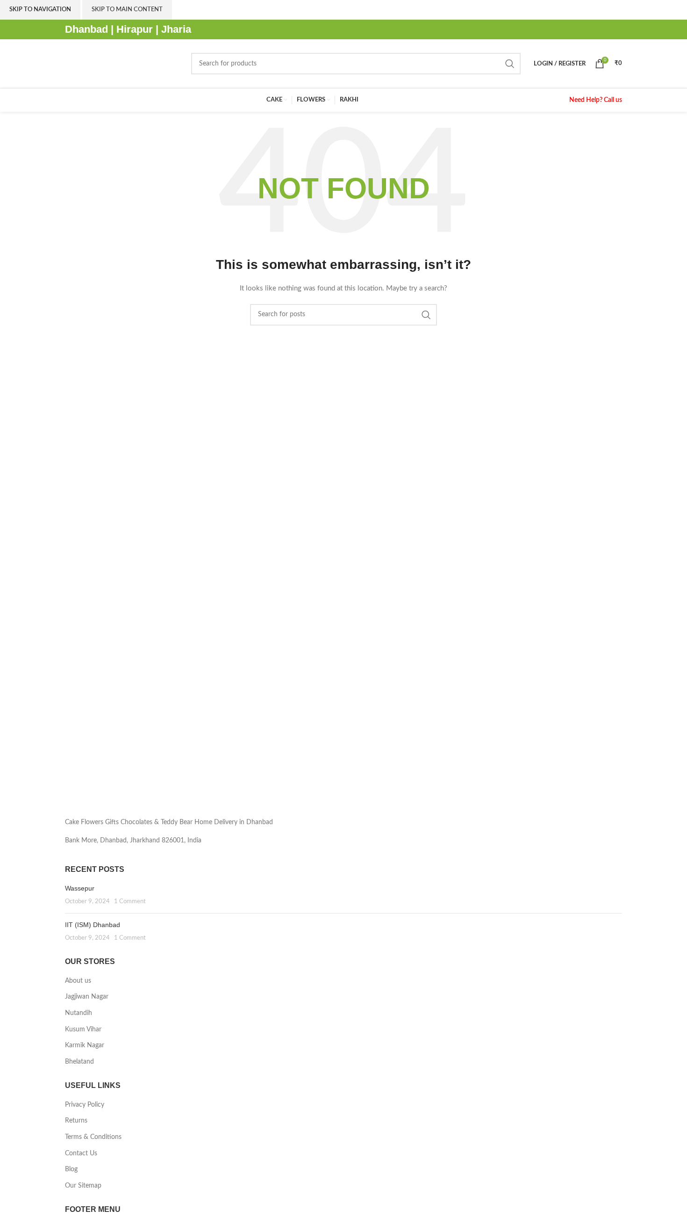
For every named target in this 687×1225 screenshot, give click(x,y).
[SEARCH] (510, 63)
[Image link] (152, 778)
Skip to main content (127, 10)
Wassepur (79, 888)
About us (78, 981)
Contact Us (81, 1153)
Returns (76, 1120)
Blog (71, 1169)
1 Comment (130, 901)
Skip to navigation (40, 10)
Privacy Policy (84, 1105)
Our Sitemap (83, 1185)
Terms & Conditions (93, 1137)
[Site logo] (123, 63)
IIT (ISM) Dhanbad (92, 924)
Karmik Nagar (84, 1045)
